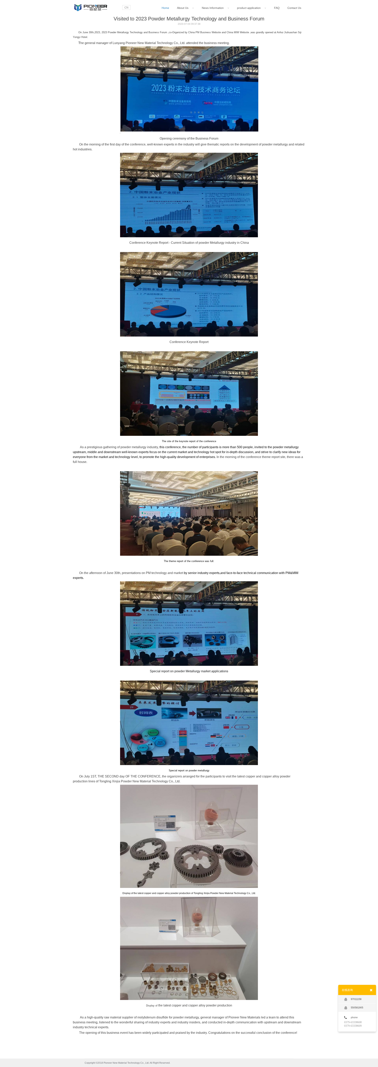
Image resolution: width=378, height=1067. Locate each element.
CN (126, 7)
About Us (184, 7)
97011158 (356, 999)
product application (250, 7)
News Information (214, 7)
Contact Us (294, 7)
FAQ (277, 7)
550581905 (357, 1007)
